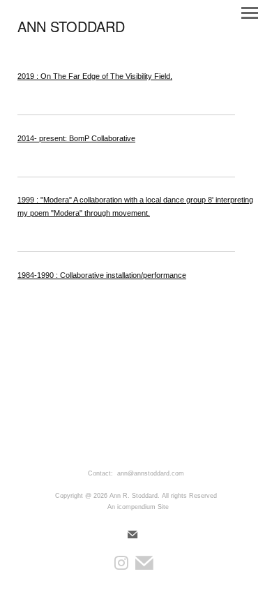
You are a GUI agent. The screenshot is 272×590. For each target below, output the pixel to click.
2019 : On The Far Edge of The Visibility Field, (94, 76)
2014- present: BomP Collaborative (76, 138)
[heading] (71, 29)
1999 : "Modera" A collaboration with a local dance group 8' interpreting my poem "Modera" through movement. (135, 206)
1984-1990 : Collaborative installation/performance (101, 275)
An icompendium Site (138, 506)
